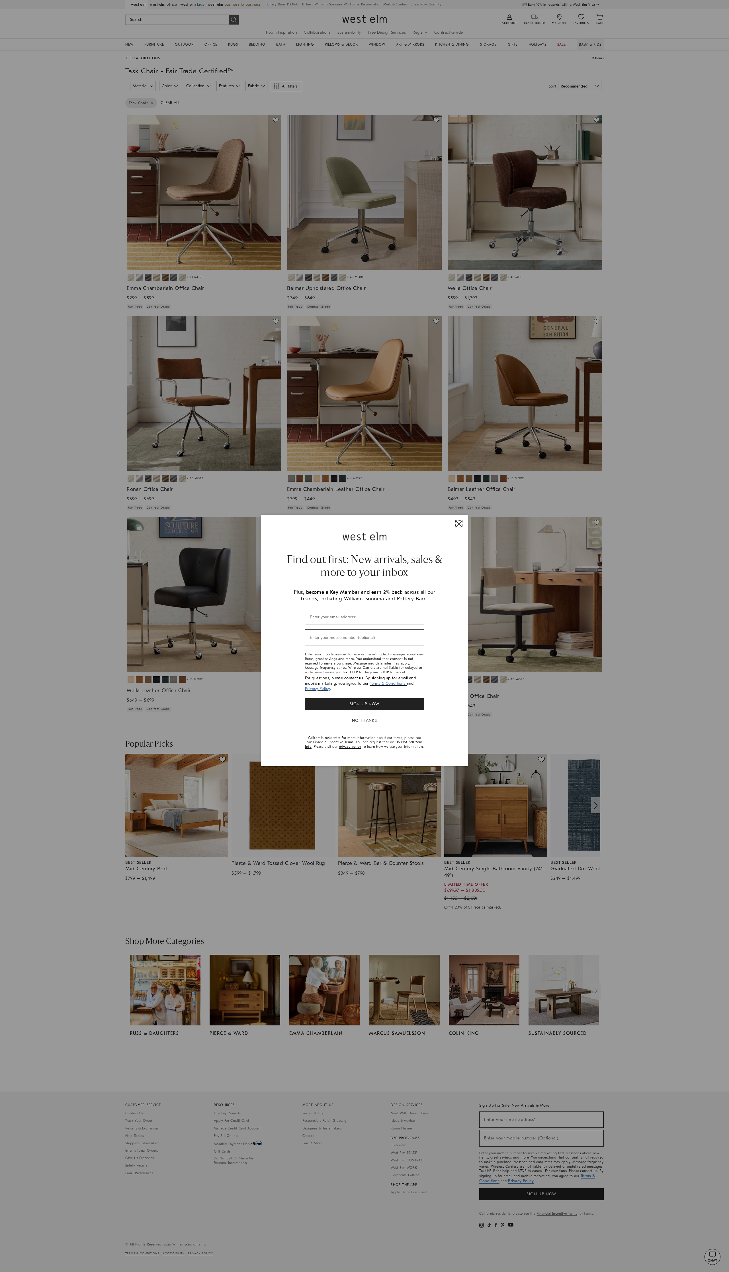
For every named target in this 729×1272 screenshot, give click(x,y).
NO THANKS (364, 720)
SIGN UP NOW (364, 704)
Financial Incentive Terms (333, 742)
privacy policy (350, 747)
